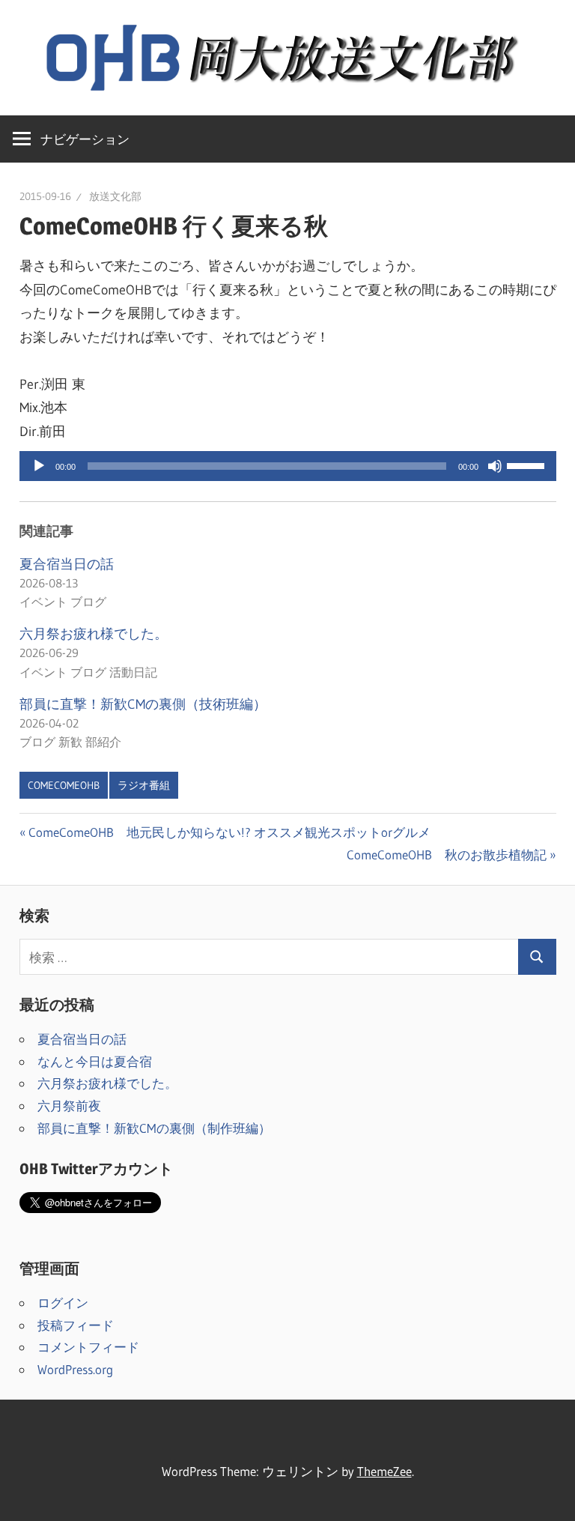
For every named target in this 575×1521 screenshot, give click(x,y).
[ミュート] (494, 466)
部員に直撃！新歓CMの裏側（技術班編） (143, 704)
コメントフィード (88, 1347)
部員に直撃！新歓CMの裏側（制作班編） (154, 1128)
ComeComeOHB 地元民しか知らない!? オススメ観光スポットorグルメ (229, 832)
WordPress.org (75, 1369)
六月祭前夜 (69, 1105)
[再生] (38, 466)
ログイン (62, 1302)
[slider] (528, 464)
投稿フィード (75, 1325)
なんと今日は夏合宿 (94, 1061)
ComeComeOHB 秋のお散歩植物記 (447, 854)
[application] (287, 466)
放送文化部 (115, 196)
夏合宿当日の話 (66, 564)
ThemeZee (384, 1471)
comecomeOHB (64, 785)
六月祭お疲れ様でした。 (93, 634)
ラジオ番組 (144, 785)
